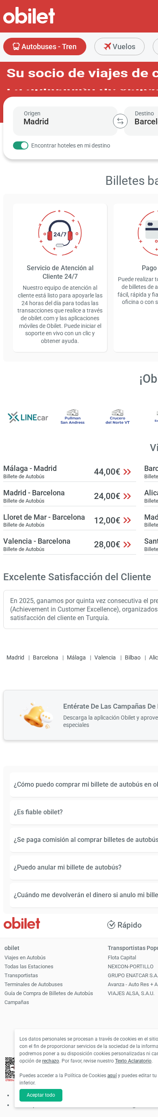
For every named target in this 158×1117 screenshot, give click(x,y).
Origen (32, 113)
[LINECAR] (28, 423)
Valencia (105, 657)
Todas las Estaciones (28, 966)
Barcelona (45, 657)
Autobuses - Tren (48, 46)
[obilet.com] (48, 22)
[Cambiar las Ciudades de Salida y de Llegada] (120, 121)
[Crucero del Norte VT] (118, 423)
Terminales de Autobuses (33, 984)
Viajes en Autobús (25, 957)
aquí (112, 1075)
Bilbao (133, 657)
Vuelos (123, 46)
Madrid (15, 657)
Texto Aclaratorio (133, 1061)
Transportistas (21, 975)
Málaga (76, 657)
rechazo (50, 1061)
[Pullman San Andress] (73, 423)
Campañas (16, 1002)
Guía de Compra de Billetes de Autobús (48, 993)
